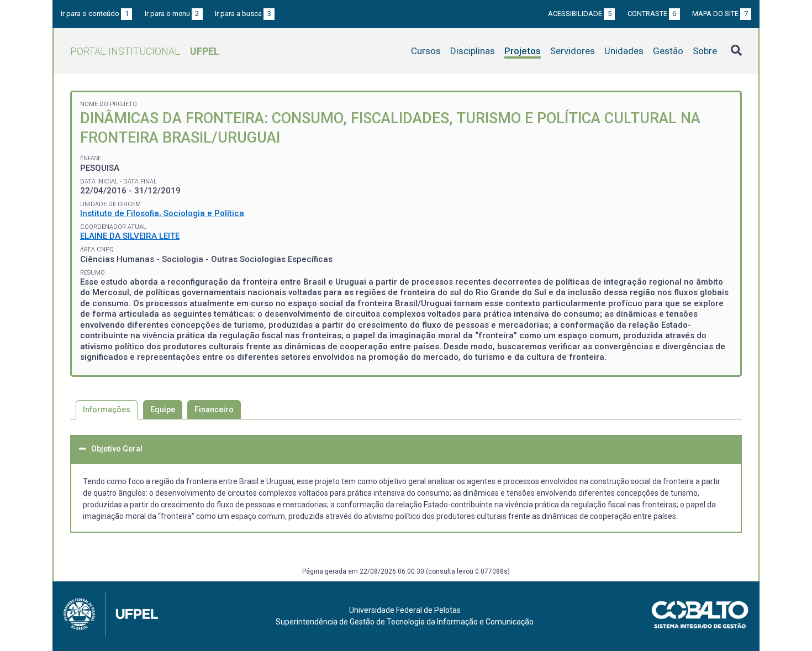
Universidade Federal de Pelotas (405, 610)
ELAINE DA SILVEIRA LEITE (130, 236)
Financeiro (214, 409)
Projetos (522, 50)
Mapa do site (720, 13)
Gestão (668, 50)
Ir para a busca (243, 13)
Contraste (652, 13)
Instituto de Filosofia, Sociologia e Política (162, 213)
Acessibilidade (579, 13)
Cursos (426, 50)
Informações (106, 409)
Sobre (705, 50)
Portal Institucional (144, 51)
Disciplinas (472, 50)
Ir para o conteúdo (95, 13)
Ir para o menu (172, 13)
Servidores (572, 50)
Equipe (162, 409)
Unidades (624, 50)
